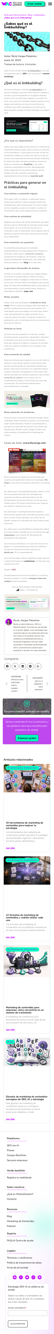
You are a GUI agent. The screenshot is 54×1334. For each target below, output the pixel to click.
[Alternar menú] (50, 4)
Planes (10, 1162)
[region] (27, 1308)
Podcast (11, 1238)
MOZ (14, 581)
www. (26, 454)
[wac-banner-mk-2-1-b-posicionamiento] (27, 615)
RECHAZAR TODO (27, 1328)
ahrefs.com (8, 564)
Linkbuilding (39, 15)
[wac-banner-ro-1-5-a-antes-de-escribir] (27, 137)
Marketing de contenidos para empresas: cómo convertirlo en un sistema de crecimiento (25, 1022)
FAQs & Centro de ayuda (20, 1252)
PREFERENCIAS (27, 1321)
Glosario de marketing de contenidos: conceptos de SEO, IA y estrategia (27, 1110)
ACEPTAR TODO (27, 1313)
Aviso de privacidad (17, 1279)
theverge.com (38, 454)
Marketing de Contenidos (20, 1233)
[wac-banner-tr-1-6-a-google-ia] (27, 411)
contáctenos (29, 572)
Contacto (11, 1211)
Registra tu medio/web (19, 1189)
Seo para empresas (17, 1172)
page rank (28, 303)
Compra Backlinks (16, 1167)
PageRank (28, 176)
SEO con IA (13, 1157)
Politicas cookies (18, 1305)
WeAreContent (19, 15)
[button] (7, 678)
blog (26, 274)
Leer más (10, 860)
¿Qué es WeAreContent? (20, 1206)
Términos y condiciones (19, 1269)
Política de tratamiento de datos (24, 1274)
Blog (30, 15)
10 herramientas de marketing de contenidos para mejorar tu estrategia (24, 837)
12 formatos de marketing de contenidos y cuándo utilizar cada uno (24, 929)
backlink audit (37, 187)
